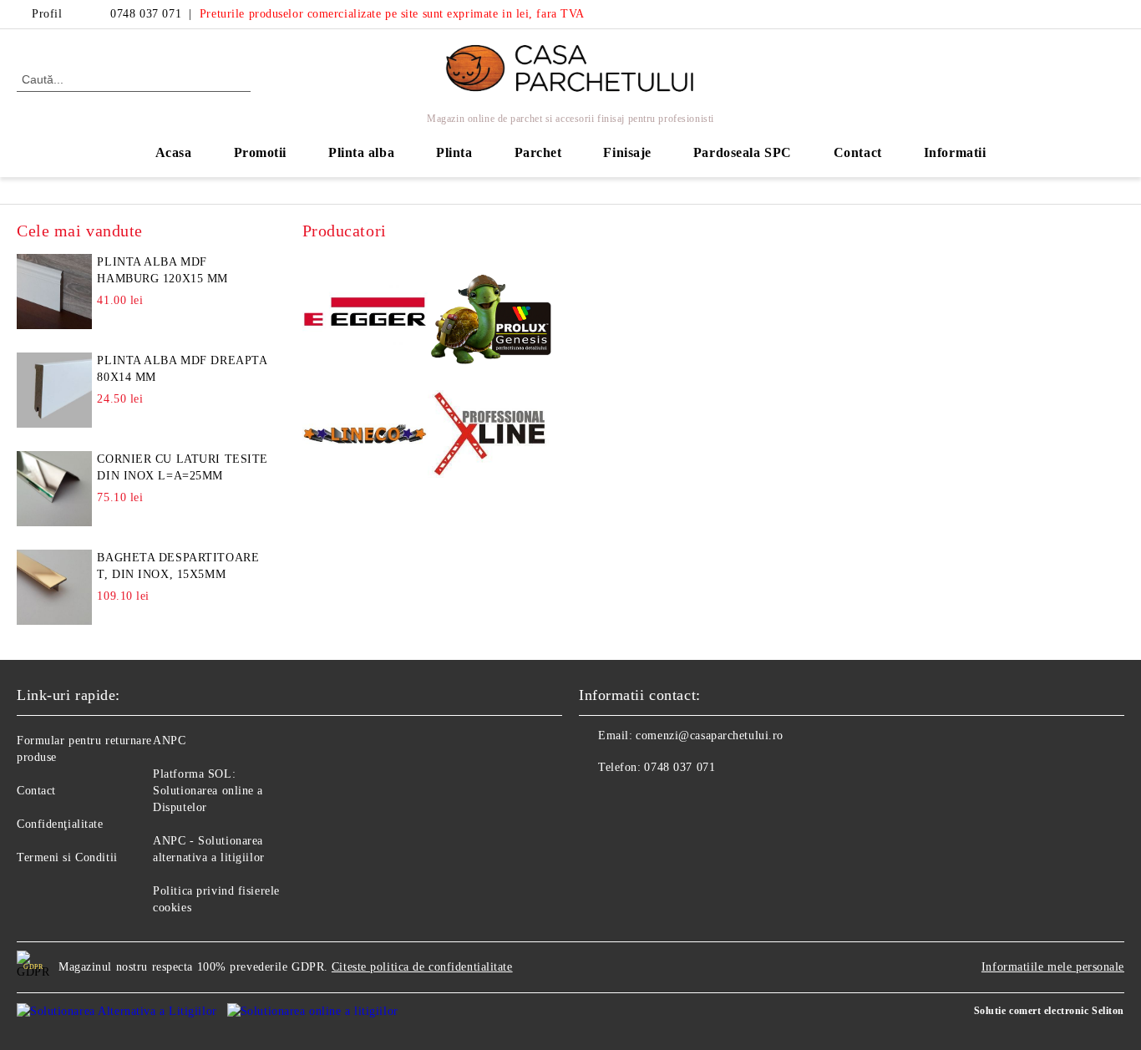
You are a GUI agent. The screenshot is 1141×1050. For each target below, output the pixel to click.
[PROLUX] (491, 314)
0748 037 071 (145, 14)
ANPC (169, 740)
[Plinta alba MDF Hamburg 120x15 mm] (54, 291)
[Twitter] (1115, 14)
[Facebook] (1090, 14)
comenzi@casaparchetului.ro (709, 735)
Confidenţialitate (60, 824)
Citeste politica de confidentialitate (422, 967)
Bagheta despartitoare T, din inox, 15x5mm (178, 566)
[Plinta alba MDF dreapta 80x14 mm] (54, 390)
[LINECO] (365, 436)
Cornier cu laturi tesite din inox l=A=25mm (182, 467)
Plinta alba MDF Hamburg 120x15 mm (162, 270)
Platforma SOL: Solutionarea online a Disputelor (208, 791)
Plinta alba (361, 152)
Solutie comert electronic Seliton (1049, 1011)
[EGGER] (365, 314)
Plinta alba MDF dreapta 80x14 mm (181, 368)
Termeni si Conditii (67, 857)
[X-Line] (491, 437)
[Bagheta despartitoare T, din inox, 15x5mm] (54, 587)
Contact (858, 152)
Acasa (173, 152)
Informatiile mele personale (1052, 967)
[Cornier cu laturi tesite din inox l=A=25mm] (54, 488)
